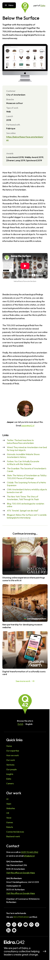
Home (9, 746)
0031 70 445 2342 (29, 852)
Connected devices (15, 831)
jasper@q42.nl (27, 425)
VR (7, 813)
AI (7, 799)
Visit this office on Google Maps (20, 872)
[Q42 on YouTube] (25, 924)
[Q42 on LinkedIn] (8, 924)
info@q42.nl (29, 855)
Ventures (10, 764)
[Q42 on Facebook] (20, 924)
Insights (9, 774)
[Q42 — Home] (25, 7)
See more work (23, 681)
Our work (10, 760)
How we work (12, 755)
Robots (9, 827)
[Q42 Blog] (8, 930)
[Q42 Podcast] (37, 924)
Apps (8, 803)
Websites (10, 808)
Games (9, 822)
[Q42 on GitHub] (31, 924)
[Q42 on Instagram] (14, 924)
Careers (10, 783)
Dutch (20, 724)
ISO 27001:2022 (21, 917)
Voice (8, 817)
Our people (11, 769)
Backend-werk (13, 836)
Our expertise (12, 750)
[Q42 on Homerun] (14, 930)
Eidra (42, 5)
